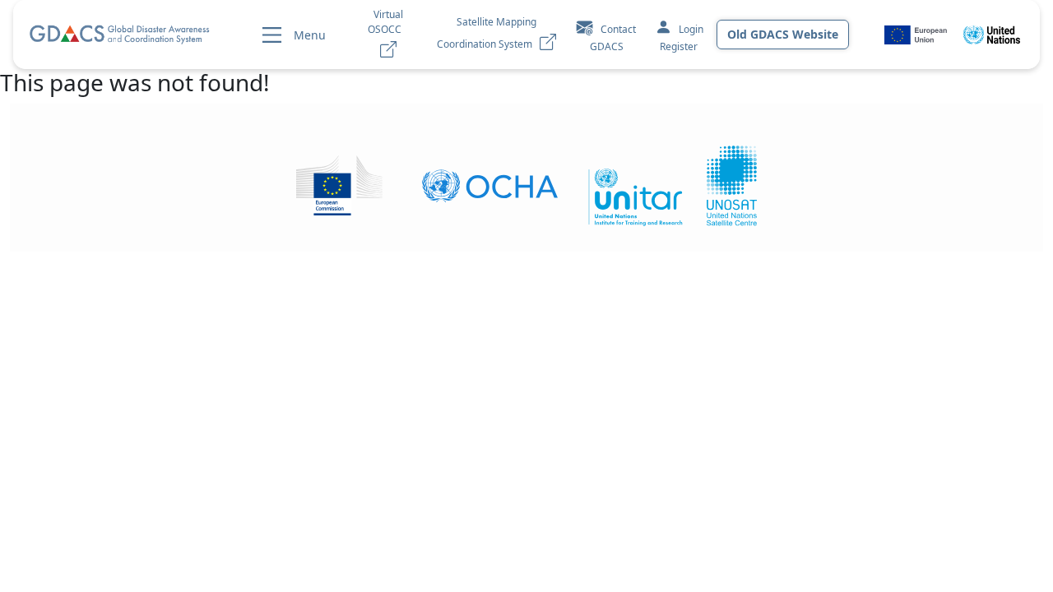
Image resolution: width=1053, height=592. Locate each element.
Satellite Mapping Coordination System (488, 33)
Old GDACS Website (782, 34)
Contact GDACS (613, 37)
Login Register (681, 37)
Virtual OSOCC (388, 21)
